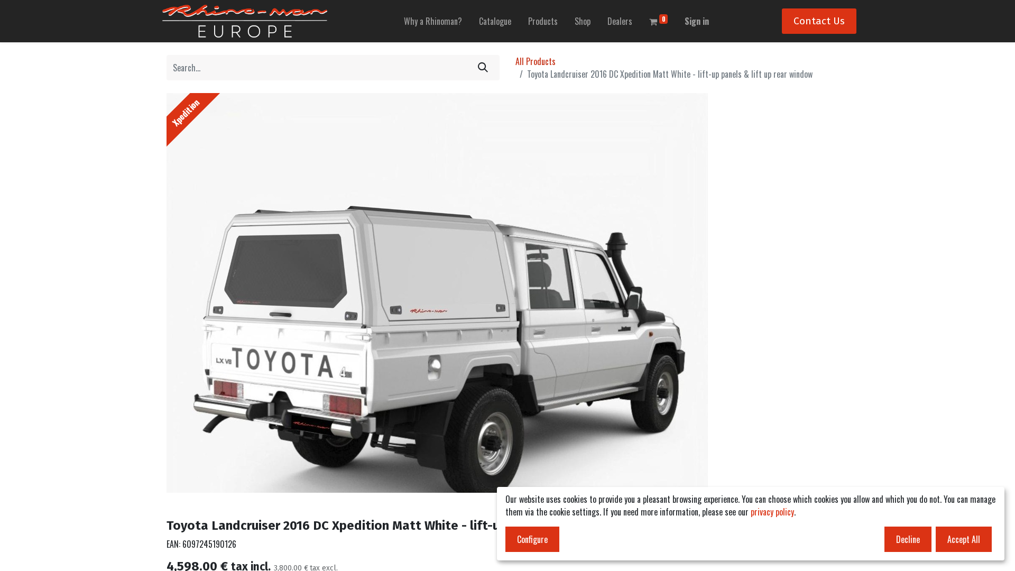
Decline (908, 539)
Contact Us (819, 21)
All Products (535, 61)
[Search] (483, 67)
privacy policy (772, 511)
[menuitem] (433, 21)
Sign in (697, 21)
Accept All (963, 539)
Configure (532, 539)
